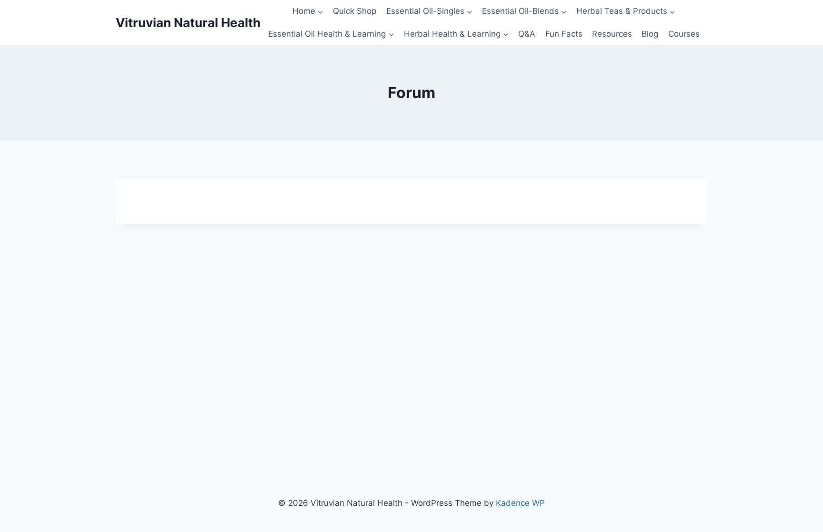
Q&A (526, 34)
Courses (684, 34)
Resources (612, 34)
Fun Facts (563, 34)
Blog (650, 34)
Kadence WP (520, 503)
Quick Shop (354, 11)
